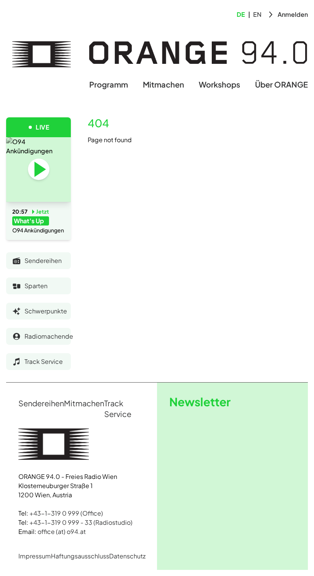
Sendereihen (41, 403)
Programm (108, 84)
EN (257, 14)
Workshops (219, 84)
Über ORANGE (281, 84)
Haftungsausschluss (80, 556)
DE (241, 14)
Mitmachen (163, 84)
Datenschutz (127, 556)
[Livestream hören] (38, 169)
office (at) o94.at (62, 531)
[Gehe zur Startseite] (41, 54)
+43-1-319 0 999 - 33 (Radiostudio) (80, 522)
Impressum (34, 556)
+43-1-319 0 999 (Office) (66, 513)
